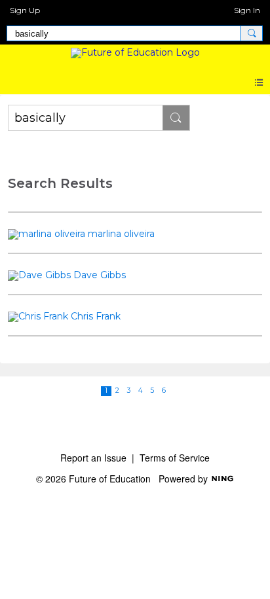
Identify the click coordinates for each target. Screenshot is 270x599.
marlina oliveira (121, 234)
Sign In (247, 10)
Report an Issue (93, 457)
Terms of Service (175, 457)
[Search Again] (176, 118)
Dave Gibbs (99, 275)
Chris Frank (96, 316)
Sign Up (25, 10)
